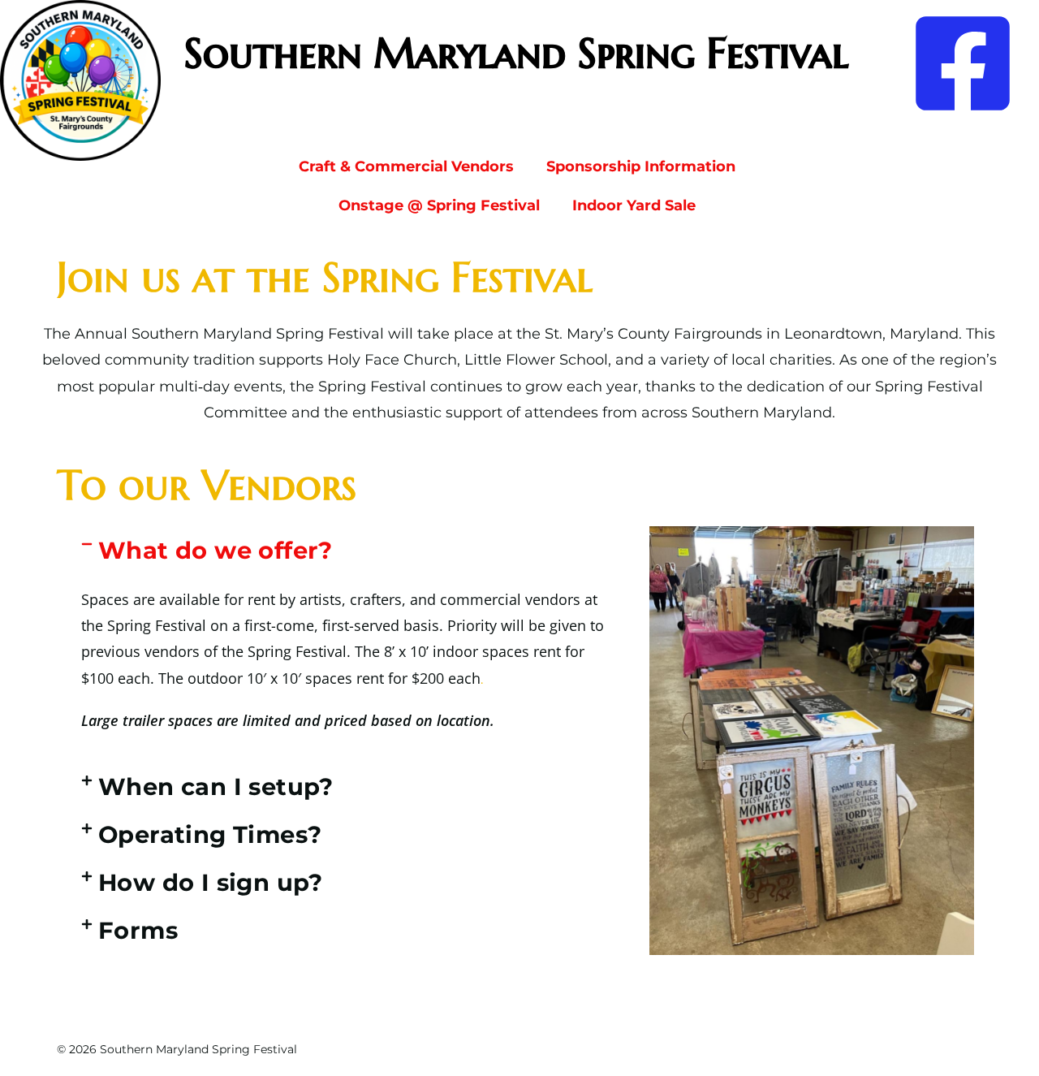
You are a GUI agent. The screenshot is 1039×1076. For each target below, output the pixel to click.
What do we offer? (215, 550)
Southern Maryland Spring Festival (516, 53)
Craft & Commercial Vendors (406, 166)
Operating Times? (209, 834)
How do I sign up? (210, 882)
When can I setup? (216, 786)
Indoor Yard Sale (634, 205)
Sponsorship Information (640, 166)
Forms (138, 930)
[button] (349, 550)
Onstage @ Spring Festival (439, 205)
